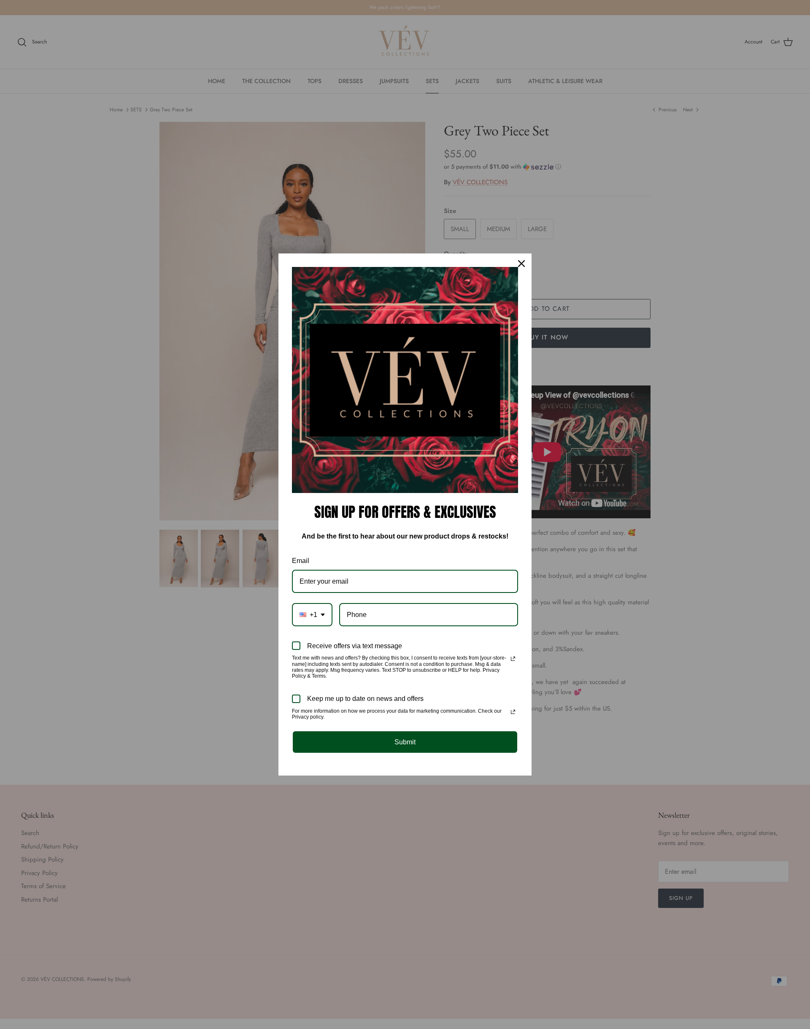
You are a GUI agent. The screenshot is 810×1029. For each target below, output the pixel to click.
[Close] (521, 263)
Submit (405, 742)
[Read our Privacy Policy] (513, 659)
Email (300, 560)
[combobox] (312, 614)
